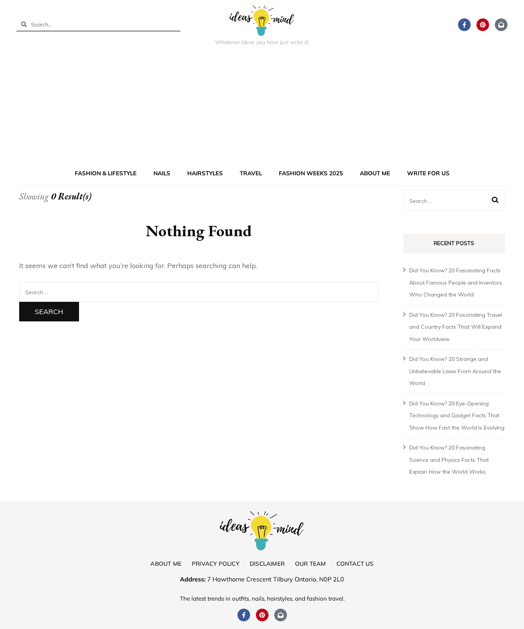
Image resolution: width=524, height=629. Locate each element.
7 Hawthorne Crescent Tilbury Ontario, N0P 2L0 (275, 579)
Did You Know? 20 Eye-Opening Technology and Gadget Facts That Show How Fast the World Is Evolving (456, 415)
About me (375, 173)
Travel (251, 173)
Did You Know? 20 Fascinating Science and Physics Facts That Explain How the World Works (449, 459)
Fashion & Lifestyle (106, 173)
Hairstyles (205, 173)
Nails (161, 173)
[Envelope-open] (501, 24)
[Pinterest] (482, 24)
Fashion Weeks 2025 (311, 173)
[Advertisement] (262, 109)
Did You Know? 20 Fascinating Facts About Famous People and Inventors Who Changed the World (455, 282)
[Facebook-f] (464, 24)
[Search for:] (198, 291)
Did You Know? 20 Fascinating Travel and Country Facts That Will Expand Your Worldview (455, 326)
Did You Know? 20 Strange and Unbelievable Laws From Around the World (455, 371)
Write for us (428, 173)
